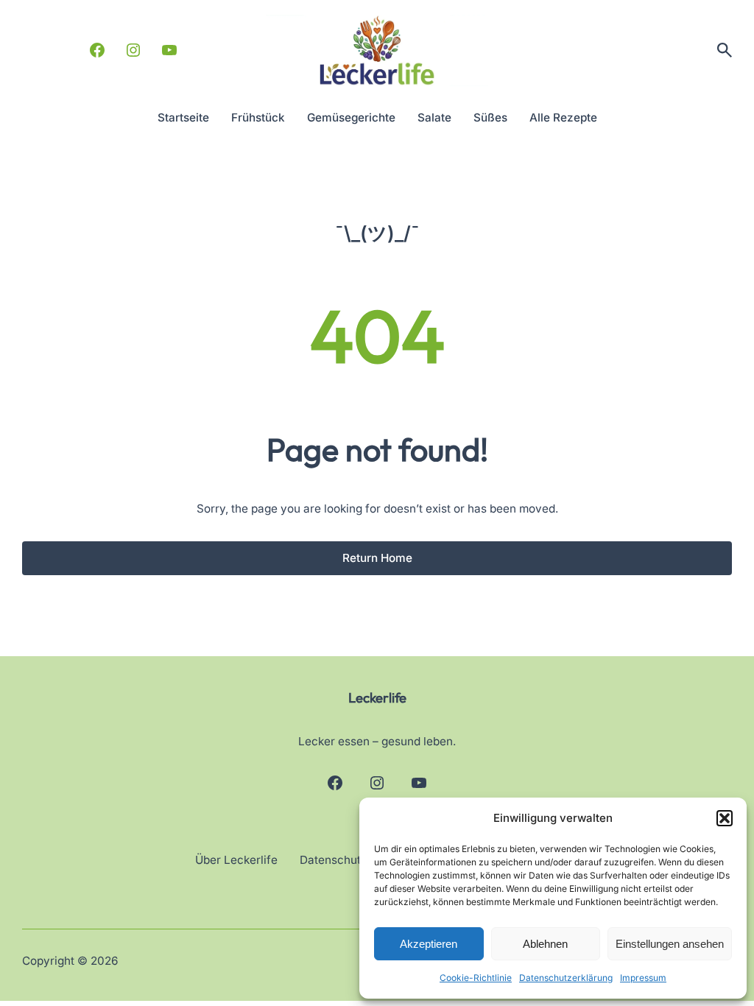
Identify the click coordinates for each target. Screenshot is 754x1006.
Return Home (377, 558)
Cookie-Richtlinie (476, 977)
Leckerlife (377, 697)
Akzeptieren (428, 944)
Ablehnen (545, 944)
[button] (724, 818)
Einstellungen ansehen (670, 944)
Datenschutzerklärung (566, 977)
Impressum (643, 977)
